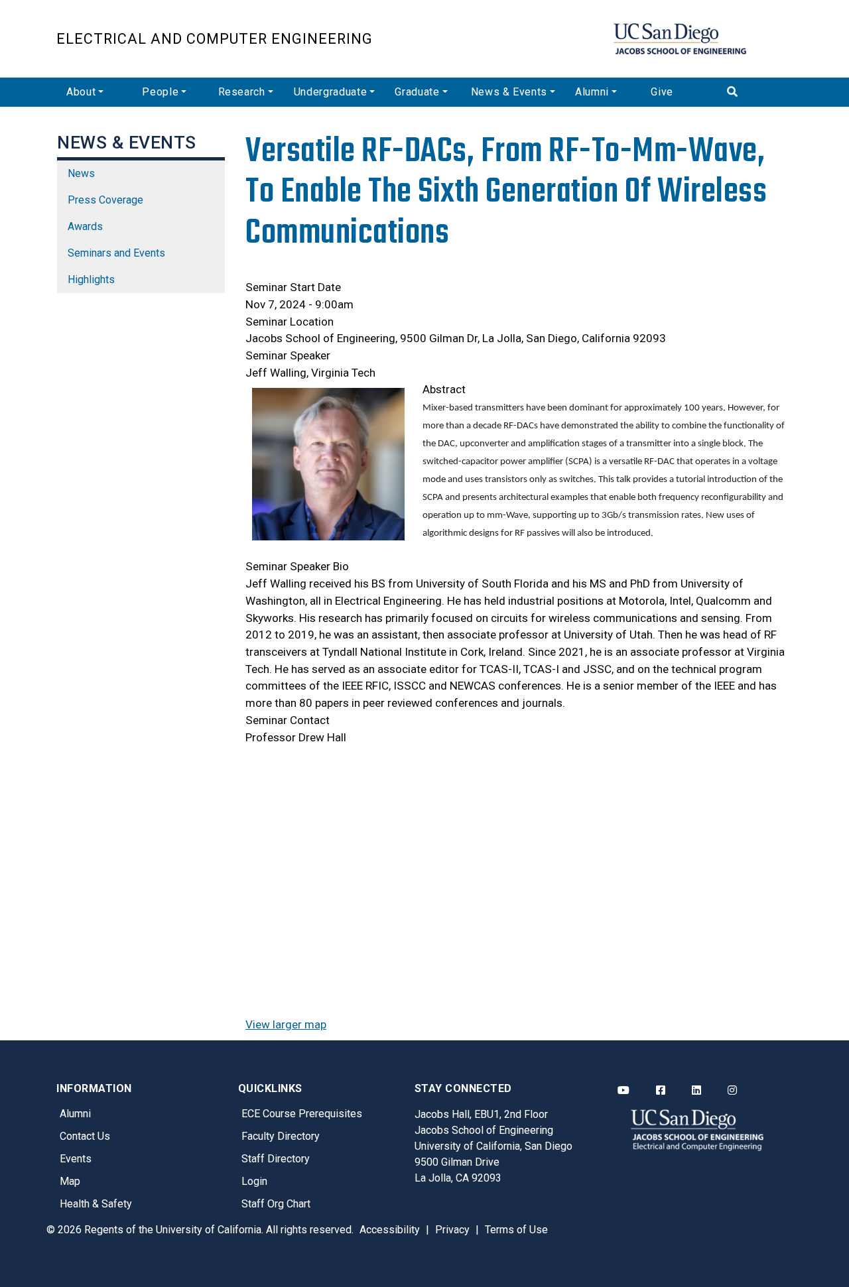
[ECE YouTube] (623, 1091)
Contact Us (85, 1136)
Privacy (452, 1229)
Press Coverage (105, 200)
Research (241, 92)
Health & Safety (96, 1203)
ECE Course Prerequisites (301, 1113)
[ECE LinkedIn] (696, 1091)
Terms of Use (516, 1229)
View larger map (285, 1024)
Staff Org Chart (275, 1203)
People (160, 92)
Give (662, 92)
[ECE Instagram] (732, 1091)
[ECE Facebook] (660, 1091)
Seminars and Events (116, 253)
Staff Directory (275, 1158)
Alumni (592, 92)
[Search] (755, 92)
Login (254, 1181)
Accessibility (389, 1229)
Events (76, 1158)
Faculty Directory (280, 1136)
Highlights (91, 279)
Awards (85, 226)
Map (70, 1181)
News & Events (509, 92)
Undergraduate (330, 92)
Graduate (417, 92)
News (81, 173)
